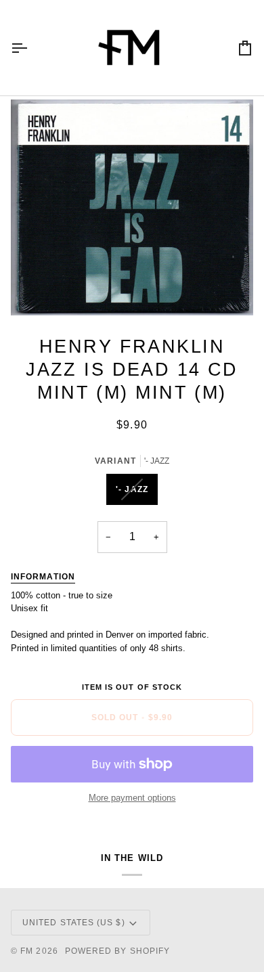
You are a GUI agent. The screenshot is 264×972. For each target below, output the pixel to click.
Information (43, 576)
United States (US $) (73, 922)
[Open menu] (31, 47)
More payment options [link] (132, 798)
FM (26, 951)
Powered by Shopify (117, 951)
